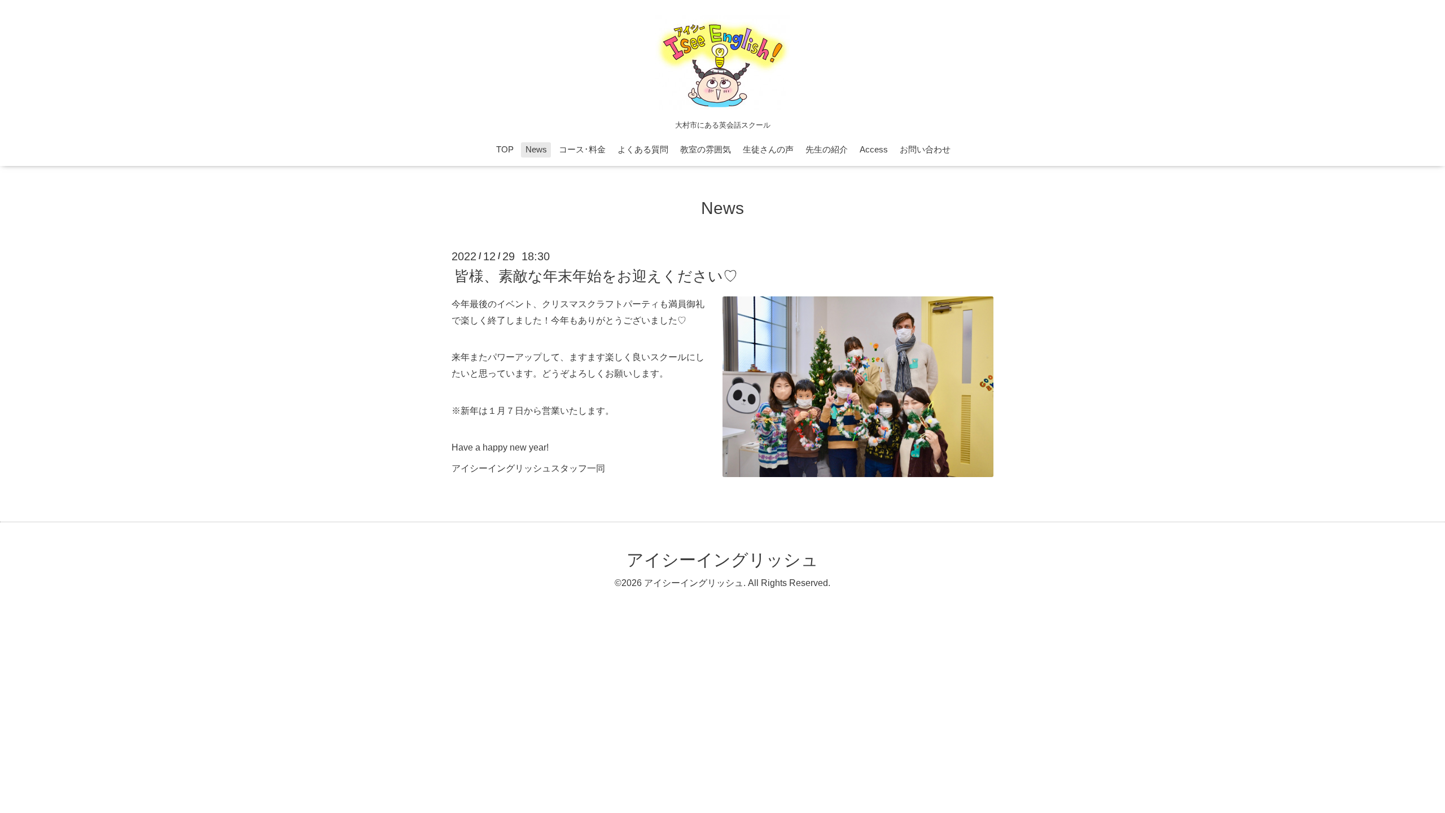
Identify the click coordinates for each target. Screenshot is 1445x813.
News (536, 149)
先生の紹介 (826, 149)
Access (874, 149)
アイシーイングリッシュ (722, 559)
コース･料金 (582, 149)
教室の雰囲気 (705, 149)
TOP (505, 149)
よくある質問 (643, 149)
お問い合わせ (925, 149)
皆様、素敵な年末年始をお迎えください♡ (596, 276)
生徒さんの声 (768, 149)
